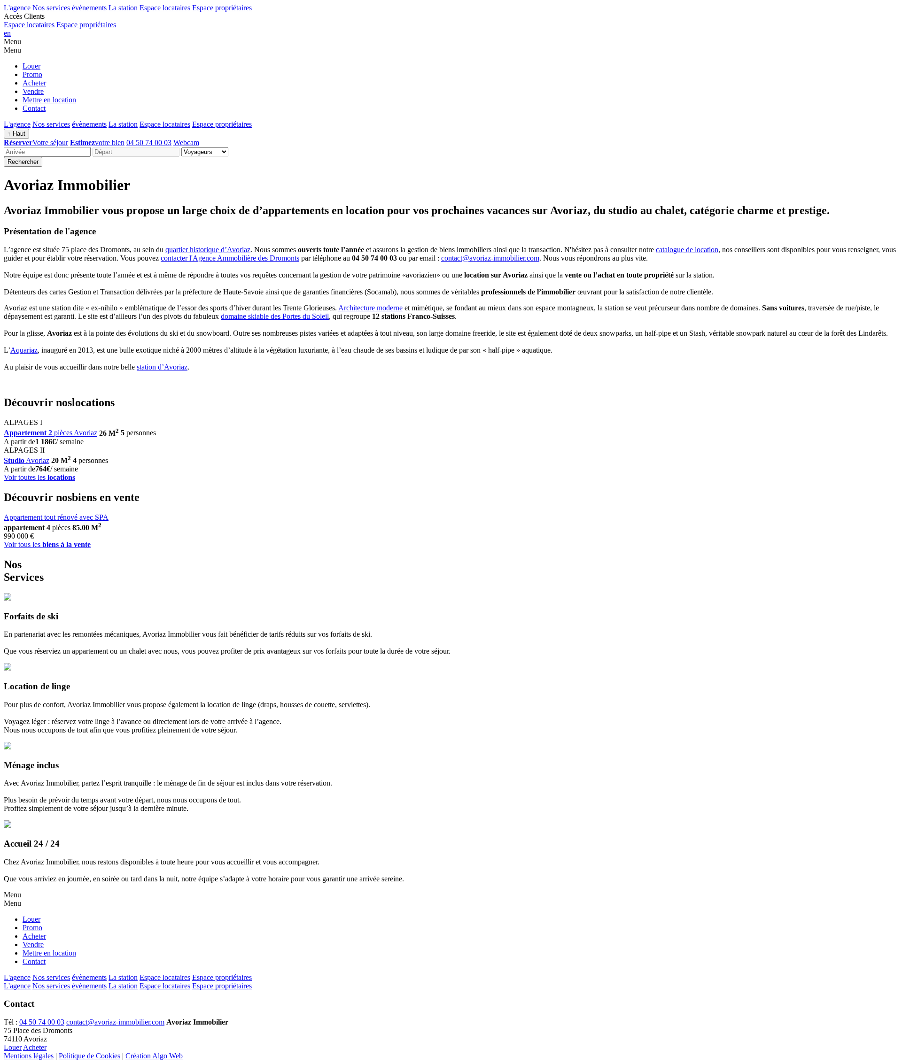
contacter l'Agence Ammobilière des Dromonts (230, 258)
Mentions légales (29, 1056)
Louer (31, 66)
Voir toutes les (39, 477)
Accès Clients (24, 16)
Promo (32, 74)
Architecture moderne (370, 308)
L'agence (17, 8)
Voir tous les (47, 544)
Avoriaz (26, 460)
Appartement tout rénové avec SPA (56, 517)
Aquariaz (24, 350)
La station (123, 8)
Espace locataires (165, 8)
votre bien (97, 142)
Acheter (34, 83)
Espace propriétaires (222, 8)
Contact (34, 108)
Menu (12, 42)
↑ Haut (16, 133)
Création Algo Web (154, 1056)
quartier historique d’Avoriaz (207, 250)
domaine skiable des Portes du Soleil (275, 316)
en (7, 33)
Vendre (33, 91)
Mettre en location (49, 100)
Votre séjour (36, 142)
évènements (89, 8)
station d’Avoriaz (162, 367)
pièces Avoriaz (50, 433)
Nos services (51, 8)
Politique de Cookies (89, 1056)
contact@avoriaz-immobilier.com (490, 258)
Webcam (186, 142)
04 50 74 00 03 (148, 142)
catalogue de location (687, 250)
